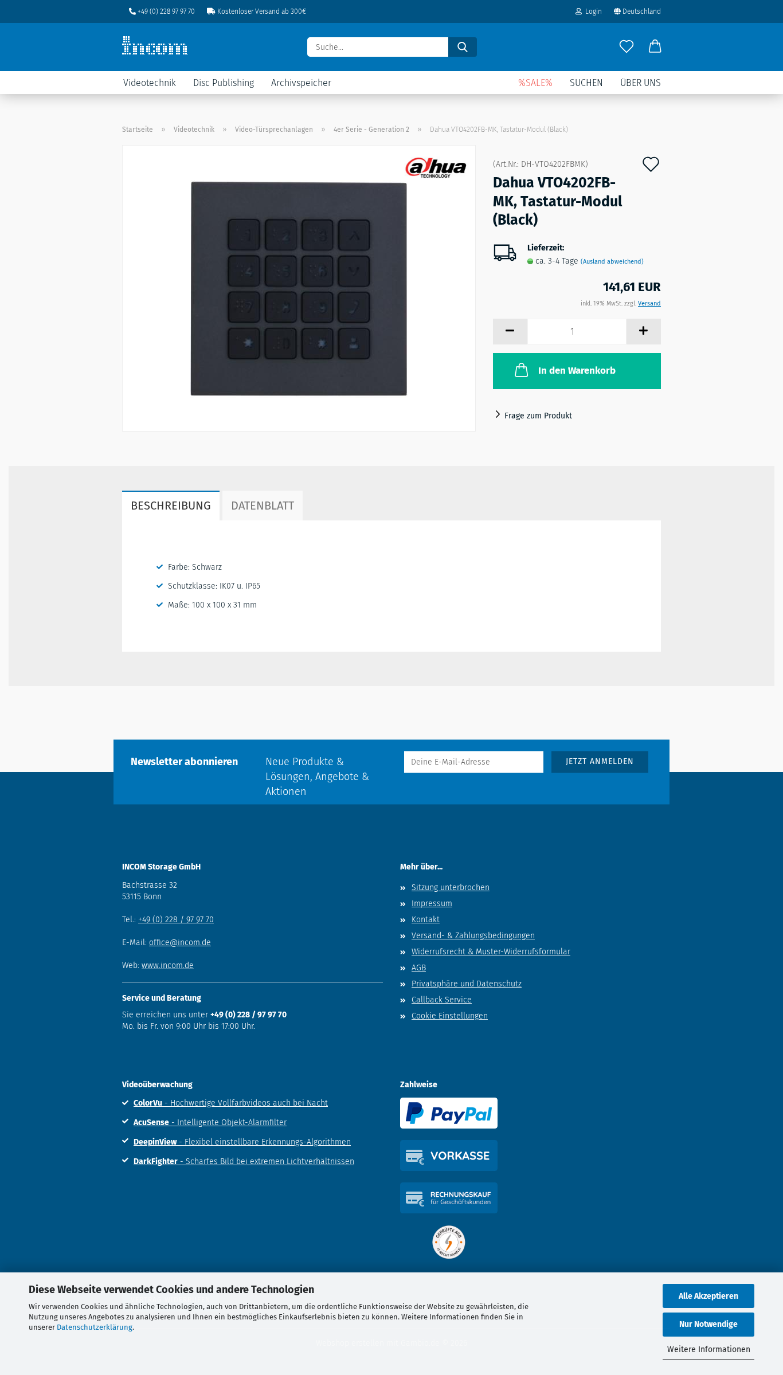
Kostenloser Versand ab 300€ (261, 11)
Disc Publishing (223, 82)
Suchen (586, 82)
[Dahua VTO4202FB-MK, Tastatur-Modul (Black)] (299, 288)
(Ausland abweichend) (612, 261)
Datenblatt (262, 505)
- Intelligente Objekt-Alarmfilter (210, 1122)
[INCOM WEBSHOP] (159, 45)
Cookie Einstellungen (450, 1016)
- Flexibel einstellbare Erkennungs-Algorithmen (242, 1142)
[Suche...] (462, 47)
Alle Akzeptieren (708, 1296)
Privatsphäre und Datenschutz (467, 984)
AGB (419, 968)
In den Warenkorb (577, 371)
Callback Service (442, 1000)
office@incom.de (180, 942)
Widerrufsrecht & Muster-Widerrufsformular (491, 952)
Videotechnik (149, 82)
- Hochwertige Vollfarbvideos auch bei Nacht (231, 1103)
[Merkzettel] (626, 47)
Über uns (640, 82)
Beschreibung (171, 505)
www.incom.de (168, 965)
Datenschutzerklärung (94, 1327)
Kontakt (426, 919)
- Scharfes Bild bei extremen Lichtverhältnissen (244, 1161)
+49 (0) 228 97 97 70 (165, 11)
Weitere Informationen (708, 1349)
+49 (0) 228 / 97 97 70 (176, 919)
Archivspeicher (301, 82)
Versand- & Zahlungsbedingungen (473, 936)
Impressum (432, 903)
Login (592, 11)
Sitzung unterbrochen (451, 887)
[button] (655, 47)
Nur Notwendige (708, 1324)
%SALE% (535, 82)
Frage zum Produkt (538, 416)
